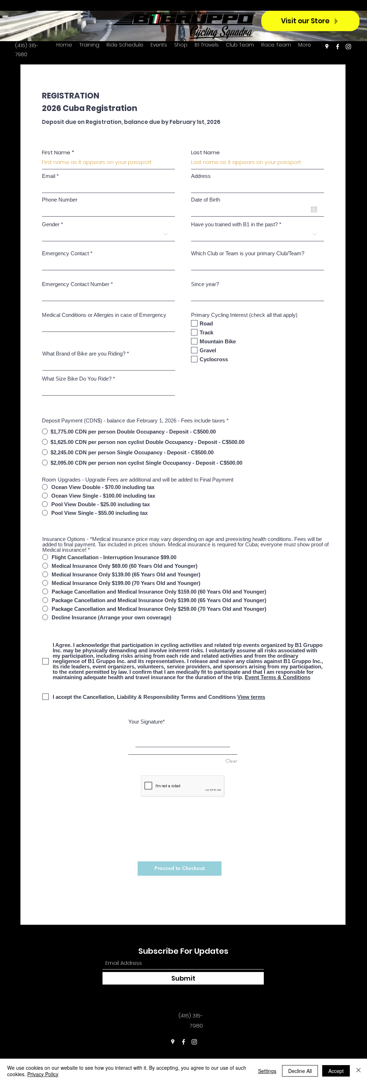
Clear (231, 761)
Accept (336, 1070)
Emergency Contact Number (75, 284)
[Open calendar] (314, 209)
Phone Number (59, 199)
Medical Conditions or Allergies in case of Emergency (104, 315)
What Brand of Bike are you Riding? (83, 353)
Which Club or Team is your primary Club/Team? (247, 253)
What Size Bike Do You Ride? (76, 378)
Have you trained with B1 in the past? (234, 224)
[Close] (358, 1070)
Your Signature (145, 722)
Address (201, 176)
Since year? (205, 284)
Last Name (205, 152)
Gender (50, 224)
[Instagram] (348, 46)
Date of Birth (205, 199)
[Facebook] (337, 46)
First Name (56, 152)
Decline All (300, 1070)
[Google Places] (326, 46)
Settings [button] (267, 1070)
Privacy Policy (42, 1074)
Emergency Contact (65, 253)
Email (48, 176)
